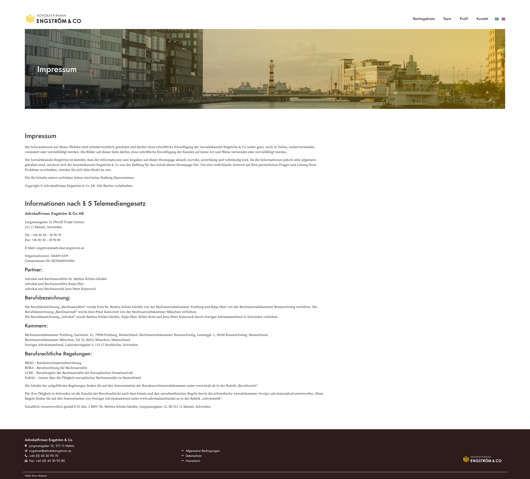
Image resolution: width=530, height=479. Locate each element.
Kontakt (482, 18)
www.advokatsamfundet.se (160, 398)
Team (447, 18)
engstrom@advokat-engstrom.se (60, 248)
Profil (464, 18)
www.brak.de (206, 386)
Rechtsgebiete (424, 18)
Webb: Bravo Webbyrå (36, 475)
